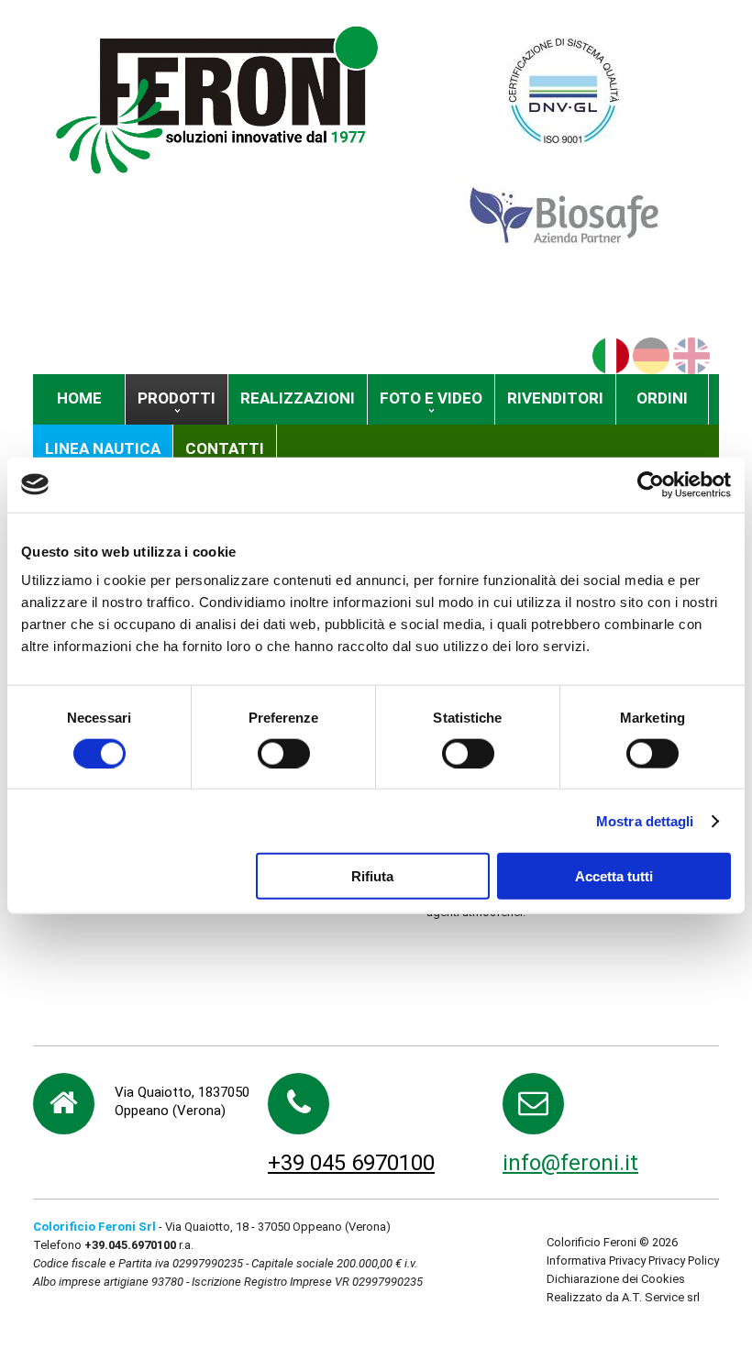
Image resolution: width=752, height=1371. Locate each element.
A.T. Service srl (661, 1297)
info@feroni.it (570, 1163)
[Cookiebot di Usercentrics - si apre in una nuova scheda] (650, 484)
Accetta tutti (614, 876)
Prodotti (177, 398)
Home (79, 398)
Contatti (224, 448)
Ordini (662, 398)
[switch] (284, 753)
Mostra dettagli (645, 820)
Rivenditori (555, 398)
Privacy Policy (683, 1260)
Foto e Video (431, 398)
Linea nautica (102, 448)
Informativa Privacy (596, 1260)
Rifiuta (372, 876)
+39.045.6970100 (130, 1245)
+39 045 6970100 (351, 1163)
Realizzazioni (297, 398)
